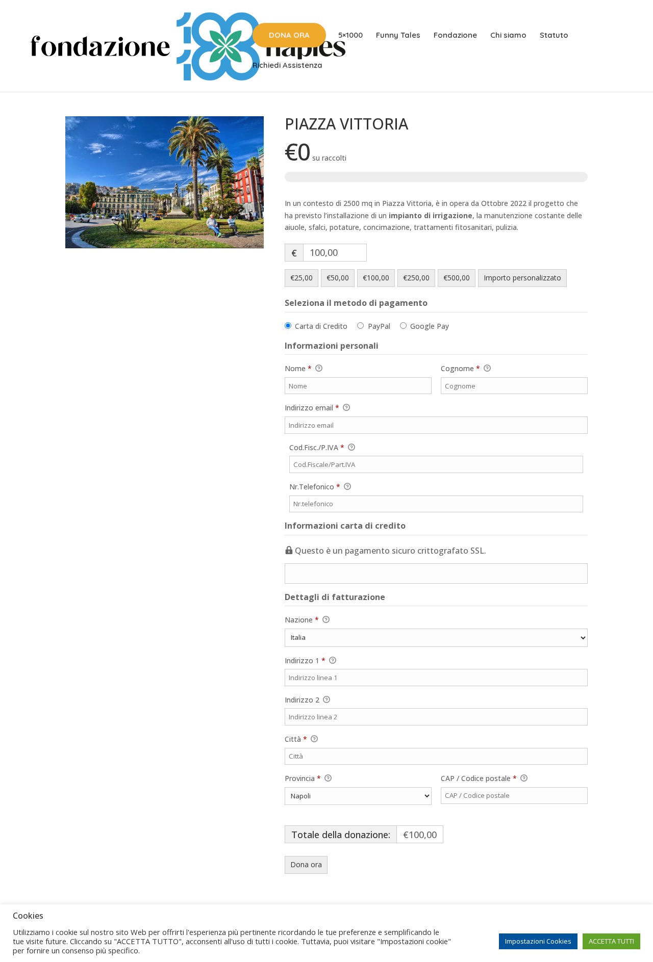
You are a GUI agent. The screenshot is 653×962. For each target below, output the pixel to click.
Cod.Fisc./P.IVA (338, 447)
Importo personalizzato (522, 277)
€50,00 (337, 277)
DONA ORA (289, 35)
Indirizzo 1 (305, 660)
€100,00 (376, 277)
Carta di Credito (321, 326)
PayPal (379, 326)
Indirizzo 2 (303, 700)
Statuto (554, 36)
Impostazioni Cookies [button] (538, 941)
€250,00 (416, 277)
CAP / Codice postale (479, 778)
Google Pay (429, 326)
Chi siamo (508, 36)
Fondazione (455, 36)
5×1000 (350, 36)
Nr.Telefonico (336, 486)
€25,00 (301, 277)
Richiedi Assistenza (287, 66)
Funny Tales (398, 36)
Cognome (460, 368)
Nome (298, 368)
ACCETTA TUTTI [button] (611, 941)
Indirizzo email (312, 407)
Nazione (302, 620)
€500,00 (456, 277)
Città (296, 739)
